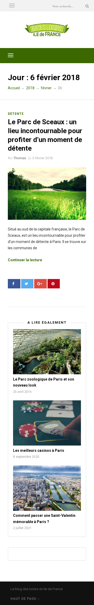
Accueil (14, 88)
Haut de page (23, 599)
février (46, 88)
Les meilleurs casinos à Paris (38, 450)
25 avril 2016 (22, 392)
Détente (16, 114)
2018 (30, 88)
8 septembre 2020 (26, 457)
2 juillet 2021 (22, 528)
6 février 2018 (42, 158)
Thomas (20, 158)
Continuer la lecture (25, 260)
